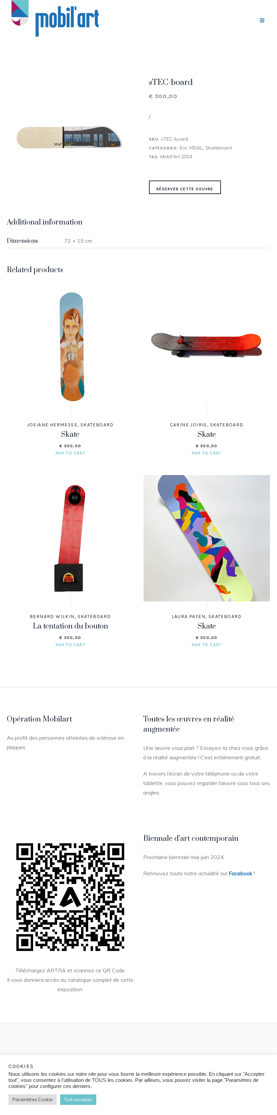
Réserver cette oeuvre (184, 189)
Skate (70, 434)
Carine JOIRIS (188, 425)
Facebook (240, 873)
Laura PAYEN (188, 616)
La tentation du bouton (70, 626)
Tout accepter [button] (78, 1099)
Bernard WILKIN (52, 616)
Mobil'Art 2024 (176, 156)
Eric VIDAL (191, 148)
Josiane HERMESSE (52, 425)
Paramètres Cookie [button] (32, 1099)
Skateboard (218, 148)
